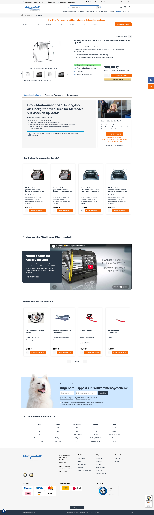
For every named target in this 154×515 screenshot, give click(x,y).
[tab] (32, 95)
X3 (58, 428)
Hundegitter (81, 11)
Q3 (40, 434)
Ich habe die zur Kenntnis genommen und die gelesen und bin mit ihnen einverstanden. (83, 403)
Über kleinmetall (113, 2)
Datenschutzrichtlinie (66, 399)
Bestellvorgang (101, 473)
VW (114, 424)
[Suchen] (98, 7)
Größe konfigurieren (92, 352)
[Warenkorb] (129, 6)
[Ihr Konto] (121, 6)
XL (88, 342)
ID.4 (114, 441)
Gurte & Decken (103, 11)
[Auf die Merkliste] (130, 36)
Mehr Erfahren (33, 277)
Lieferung (99, 470)
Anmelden (103, 393)
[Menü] (151, 496)
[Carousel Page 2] (77, 362)
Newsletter (99, 458)
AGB (65, 404)
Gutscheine (126, 11)
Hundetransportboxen (69, 11)
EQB (77, 441)
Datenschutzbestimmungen (78, 403)
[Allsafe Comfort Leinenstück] (118, 318)
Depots (97, 2)
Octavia (95, 428)
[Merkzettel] (125, 6)
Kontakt (117, 461)
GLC (77, 428)
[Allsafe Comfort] (90, 318)
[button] (117, 80)
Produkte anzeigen (123, 24)
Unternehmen (119, 455)
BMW (58, 424)
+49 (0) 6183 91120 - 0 (114, 134)
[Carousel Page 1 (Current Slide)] (75, 362)
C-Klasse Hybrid (77, 434)
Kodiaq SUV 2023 (95, 438)
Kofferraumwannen (91, 11)
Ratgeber (99, 461)
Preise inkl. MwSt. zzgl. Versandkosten (116, 70)
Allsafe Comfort (86, 331)
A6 (39, 428)
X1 (58, 434)
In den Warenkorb (120, 75)
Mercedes (77, 424)
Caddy (114, 428)
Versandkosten (95, 512)
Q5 (40, 431)
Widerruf (80, 467)
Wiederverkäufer (125, 2)
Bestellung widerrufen (77, 507)
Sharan (114, 438)
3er (58, 431)
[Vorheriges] (21, 74)
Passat (114, 431)
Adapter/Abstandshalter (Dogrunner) (62, 332)
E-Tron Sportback (39, 438)
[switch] (148, 506)
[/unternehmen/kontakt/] (151, 86)
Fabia (95, 431)
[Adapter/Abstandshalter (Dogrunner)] (63, 318)
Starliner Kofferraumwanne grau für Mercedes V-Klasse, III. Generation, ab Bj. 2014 (35, 190)
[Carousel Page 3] (78, 362)
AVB (132, 512)
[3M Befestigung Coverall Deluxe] (36, 318)
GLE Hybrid (77, 438)
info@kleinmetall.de (117, 145)
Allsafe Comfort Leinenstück (113, 332)
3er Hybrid (58, 441)
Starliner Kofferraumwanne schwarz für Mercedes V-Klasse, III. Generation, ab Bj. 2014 (91, 190)
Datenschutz (82, 464)
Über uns (117, 458)
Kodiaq (96, 434)
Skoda (95, 424)
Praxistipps (104, 2)
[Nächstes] (67, 74)
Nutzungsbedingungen (83, 399)
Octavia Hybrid (95, 441)
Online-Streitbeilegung (85, 470)
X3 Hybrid (58, 438)
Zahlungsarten (100, 467)
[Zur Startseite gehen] (31, 8)
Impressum (81, 458)
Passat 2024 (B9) (114, 434)
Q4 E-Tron (39, 441)
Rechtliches (82, 455)
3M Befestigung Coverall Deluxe (35, 332)
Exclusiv (118, 11)
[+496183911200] (151, 80)
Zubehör (112, 11)
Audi (39, 424)
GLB (77, 431)
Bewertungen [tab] (72, 95)
